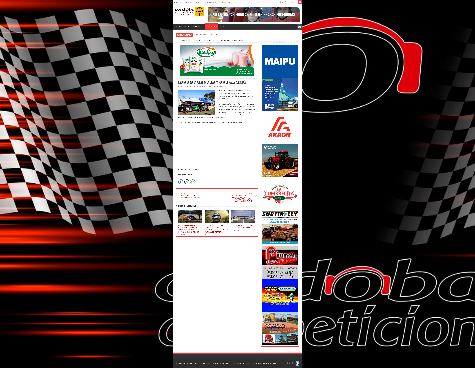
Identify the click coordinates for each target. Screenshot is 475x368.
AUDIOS (222, 27)
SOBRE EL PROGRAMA (209, 2)
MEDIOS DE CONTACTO (227, 2)
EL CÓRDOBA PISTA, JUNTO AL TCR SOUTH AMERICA (242, 226)
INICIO (197, 2)
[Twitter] (283, 2)
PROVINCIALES (211, 27)
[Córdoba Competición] (185, 11)
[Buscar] (300, 2)
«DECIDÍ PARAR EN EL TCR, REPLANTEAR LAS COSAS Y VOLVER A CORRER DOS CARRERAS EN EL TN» (242, 197)
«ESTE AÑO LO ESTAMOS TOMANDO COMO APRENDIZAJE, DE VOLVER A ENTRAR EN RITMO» (216, 228)
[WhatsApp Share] (192, 181)
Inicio (178, 41)
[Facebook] (280, 2)
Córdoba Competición (187, 86)
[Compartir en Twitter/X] (186, 181)
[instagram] (285, 2)
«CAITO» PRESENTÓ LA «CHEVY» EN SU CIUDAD (190, 195)
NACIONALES (197, 27)
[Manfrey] (217, 60)
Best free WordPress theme (69, 180)
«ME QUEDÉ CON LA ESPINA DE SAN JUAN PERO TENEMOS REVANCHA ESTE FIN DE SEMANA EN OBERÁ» (233, 35)
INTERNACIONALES (182, 27)
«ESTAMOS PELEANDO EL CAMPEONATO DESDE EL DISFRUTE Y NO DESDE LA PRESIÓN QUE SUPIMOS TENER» (189, 229)
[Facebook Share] (180, 181)
